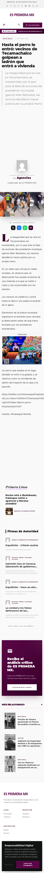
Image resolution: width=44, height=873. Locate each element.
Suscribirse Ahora (22, 687)
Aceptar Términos (28, 864)
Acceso (6, 833)
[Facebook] (11, 5)
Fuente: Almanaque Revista (16, 414)
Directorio (26, 817)
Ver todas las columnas (22, 626)
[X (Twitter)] (13, 228)
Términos (7, 817)
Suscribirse (32, 25)
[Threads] (18, 5)
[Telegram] (29, 5)
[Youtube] (26, 5)
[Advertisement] (22, 130)
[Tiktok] (22, 5)
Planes (6, 830)
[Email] (37, 5)
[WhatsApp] (25, 228)
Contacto (25, 814)
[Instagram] (15, 5)
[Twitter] (7, 5)
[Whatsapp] (33, 5)
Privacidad (9, 864)
